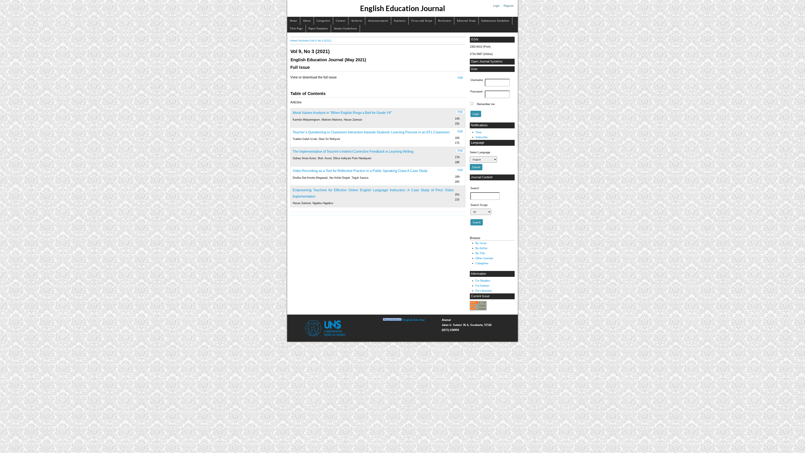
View (478, 132)
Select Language (480, 152)
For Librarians (483, 290)
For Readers (482, 280)
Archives (356, 20)
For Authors (482, 285)
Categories (323, 20)
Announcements (378, 20)
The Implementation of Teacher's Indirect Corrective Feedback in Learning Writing (353, 151)
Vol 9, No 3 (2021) (321, 40)
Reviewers (444, 20)
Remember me (486, 104)
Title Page (296, 28)
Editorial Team (466, 20)
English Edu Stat (413, 320)
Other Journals (484, 258)
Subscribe (481, 137)
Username (476, 80)
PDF (460, 77)
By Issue (480, 243)
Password (476, 91)
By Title (480, 253)
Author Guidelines (345, 28)
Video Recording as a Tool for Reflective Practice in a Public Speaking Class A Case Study (360, 171)
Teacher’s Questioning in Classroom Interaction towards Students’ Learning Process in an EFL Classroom (371, 132)
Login (496, 5)
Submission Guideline (495, 20)
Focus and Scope (421, 20)
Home (293, 20)
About (307, 20)
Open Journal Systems (486, 61)
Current (340, 20)
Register (509, 5)
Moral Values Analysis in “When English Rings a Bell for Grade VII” (342, 113)
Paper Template (318, 28)
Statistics (400, 20)
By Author (481, 248)
